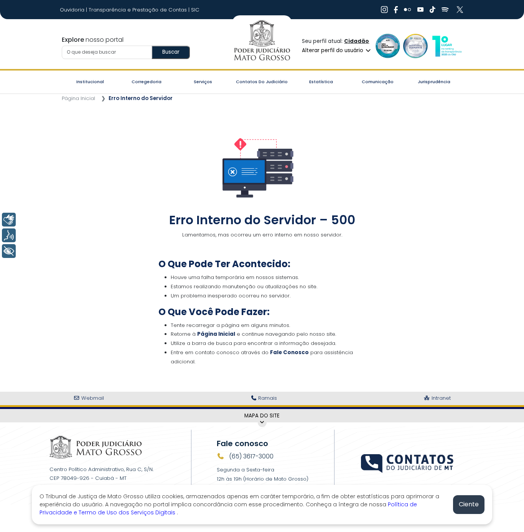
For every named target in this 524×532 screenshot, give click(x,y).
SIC (195, 9)
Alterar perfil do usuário (333, 50)
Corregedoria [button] (146, 82)
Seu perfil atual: (335, 41)
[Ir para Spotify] (445, 9)
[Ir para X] (461, 9)
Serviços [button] (203, 82)
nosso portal (93, 39)
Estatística (321, 82)
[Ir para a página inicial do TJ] (95, 447)
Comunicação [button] (378, 82)
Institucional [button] (90, 82)
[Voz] (9, 235)
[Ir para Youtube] (420, 9)
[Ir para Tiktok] (432, 9)
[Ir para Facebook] (396, 9)
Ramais (267, 398)
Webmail (92, 398)
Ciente (469, 504)
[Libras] (9, 220)
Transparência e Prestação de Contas (138, 9)
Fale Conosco (289, 352)
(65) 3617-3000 (250, 456)
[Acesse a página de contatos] (408, 462)
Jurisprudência (434, 82)
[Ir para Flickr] (407, 9)
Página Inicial (78, 98)
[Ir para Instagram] (384, 9)
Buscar (171, 52)
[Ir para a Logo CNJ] (446, 45)
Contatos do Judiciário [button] (262, 82)
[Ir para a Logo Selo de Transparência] (415, 45)
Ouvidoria (73, 9)
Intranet (440, 398)
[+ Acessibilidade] (9, 251)
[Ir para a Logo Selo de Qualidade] (388, 45)
